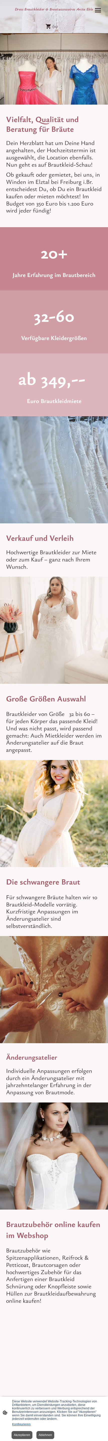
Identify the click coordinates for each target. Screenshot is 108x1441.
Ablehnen (45, 1435)
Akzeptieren (22, 1435)
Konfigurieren (21, 1424)
